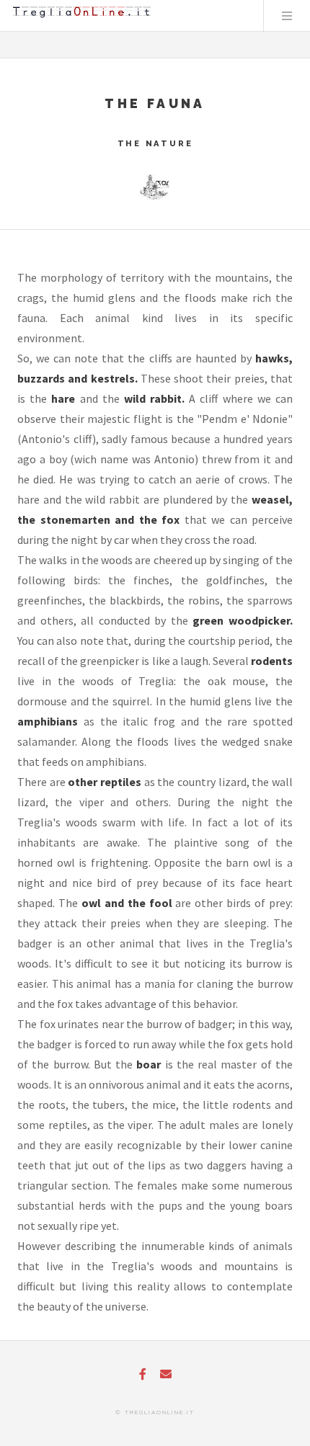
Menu (287, 16)
